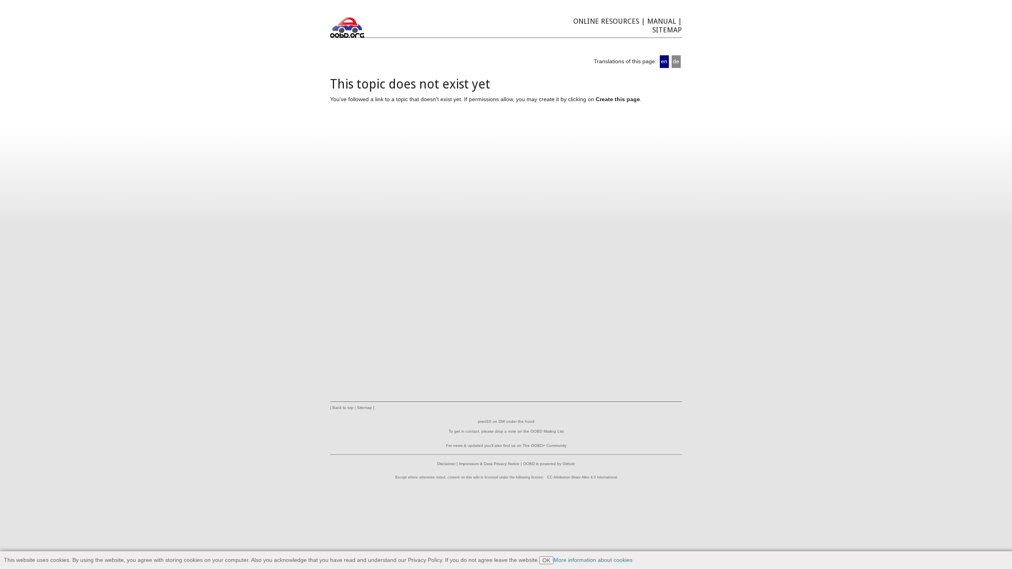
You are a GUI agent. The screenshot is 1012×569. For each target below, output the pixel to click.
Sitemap (667, 30)
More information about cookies (592, 560)
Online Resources (606, 21)
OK (546, 560)
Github (569, 464)
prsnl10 (484, 421)
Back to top (342, 407)
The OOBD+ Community (544, 445)
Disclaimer (446, 464)
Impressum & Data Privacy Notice (489, 464)
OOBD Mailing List (547, 431)
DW (501, 421)
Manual (661, 21)
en (664, 61)
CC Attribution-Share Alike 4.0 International (582, 477)
